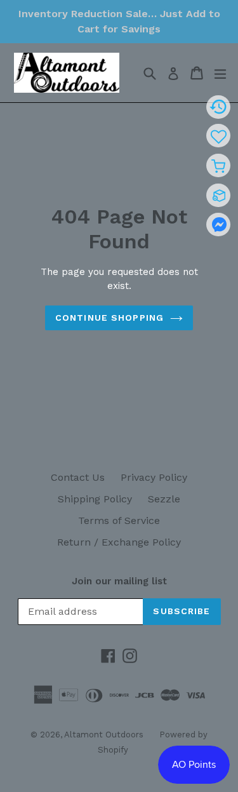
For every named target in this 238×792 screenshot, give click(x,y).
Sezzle (164, 499)
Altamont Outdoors (103, 734)
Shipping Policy (95, 499)
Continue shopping (109, 317)
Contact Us (78, 477)
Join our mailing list (119, 581)
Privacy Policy (154, 477)
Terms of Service (119, 520)
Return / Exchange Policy (119, 542)
